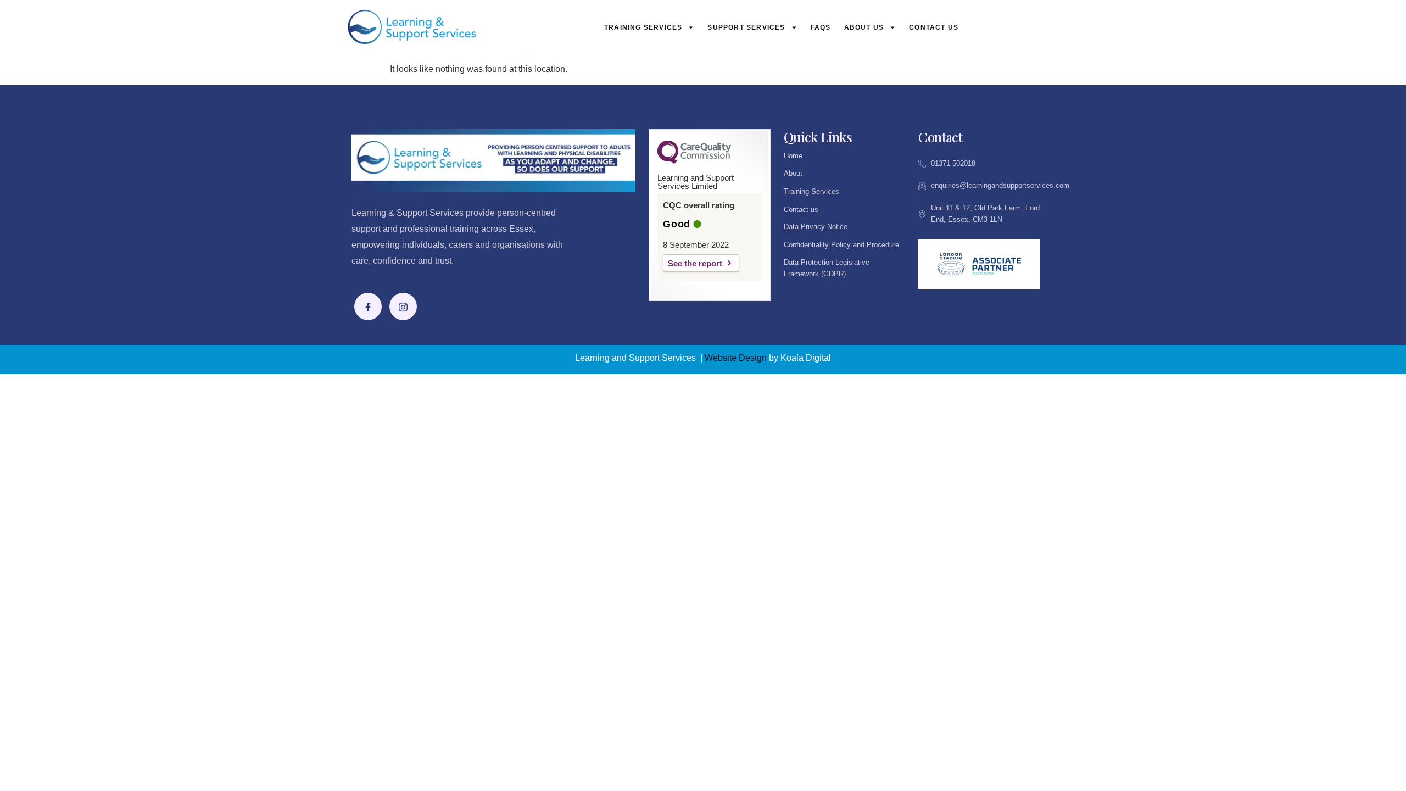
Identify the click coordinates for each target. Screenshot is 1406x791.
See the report (695, 263)
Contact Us (933, 27)
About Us (864, 27)
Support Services (746, 27)
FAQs (821, 27)
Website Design (736, 358)
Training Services (643, 27)
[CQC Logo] (694, 161)
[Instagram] (403, 306)
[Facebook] (368, 306)
